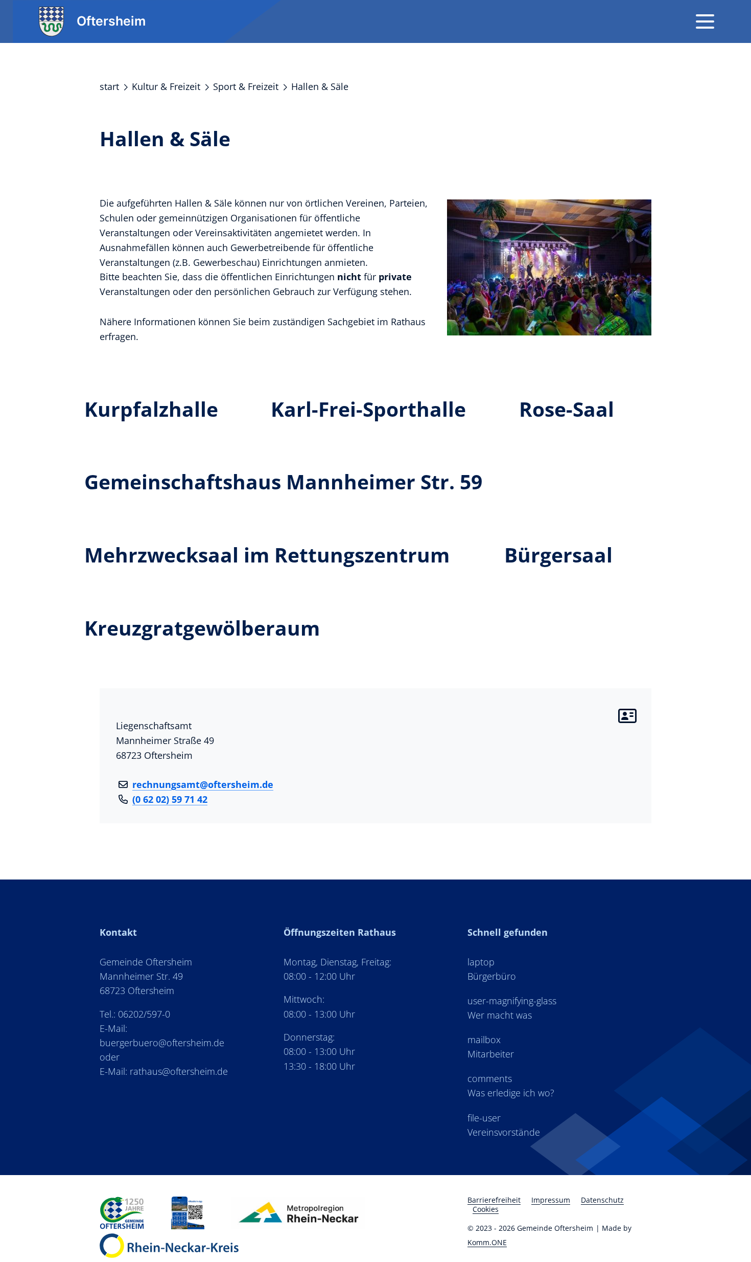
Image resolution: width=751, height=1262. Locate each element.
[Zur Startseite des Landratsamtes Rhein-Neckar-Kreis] (169, 1245)
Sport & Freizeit (245, 86)
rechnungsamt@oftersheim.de (202, 784)
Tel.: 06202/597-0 (135, 1014)
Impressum (550, 1200)
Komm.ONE (487, 1242)
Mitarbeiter (490, 1054)
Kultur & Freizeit (166, 86)
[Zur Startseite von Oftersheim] (122, 1213)
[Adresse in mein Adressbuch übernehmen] (631, 715)
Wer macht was (499, 1015)
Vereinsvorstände (503, 1132)
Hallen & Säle (319, 86)
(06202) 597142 (169, 799)
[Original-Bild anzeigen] (549, 266)
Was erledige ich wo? (510, 1093)
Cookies (486, 1209)
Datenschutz (602, 1200)
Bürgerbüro (491, 976)
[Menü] (705, 21)
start (109, 86)
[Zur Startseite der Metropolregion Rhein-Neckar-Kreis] (187, 1213)
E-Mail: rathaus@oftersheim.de (164, 1071)
